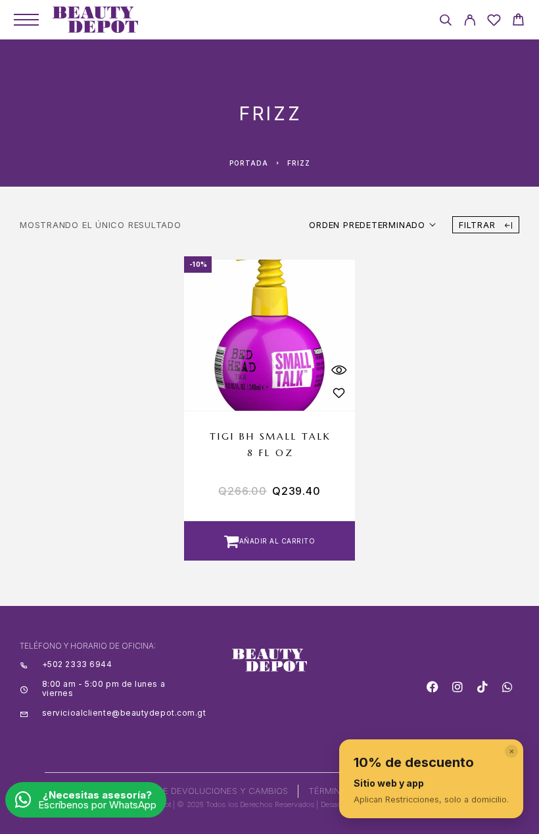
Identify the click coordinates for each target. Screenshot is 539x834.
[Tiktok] (482, 687)
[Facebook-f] (432, 687)
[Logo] (95, 20)
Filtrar (478, 225)
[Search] (445, 22)
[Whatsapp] (507, 687)
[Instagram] (457, 687)
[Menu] (26, 19)
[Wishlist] (494, 22)
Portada (248, 163)
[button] (269, 541)
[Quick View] (338, 369)
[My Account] (470, 22)
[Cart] (518, 21)
